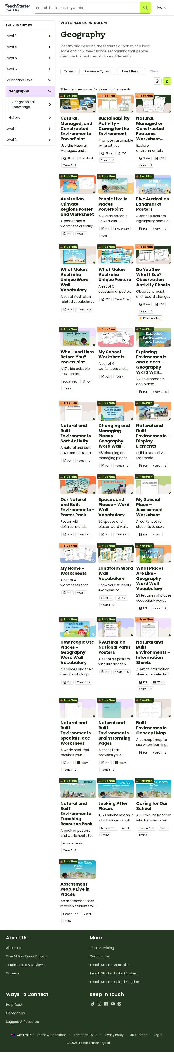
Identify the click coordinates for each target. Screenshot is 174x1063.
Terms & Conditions (51, 1035)
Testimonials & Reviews (25, 964)
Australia (23, 1035)
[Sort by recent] (157, 81)
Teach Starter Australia (109, 964)
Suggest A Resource (22, 1021)
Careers (13, 973)
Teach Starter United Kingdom (115, 981)
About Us (13, 947)
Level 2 (11, 139)
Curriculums (99, 956)
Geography (18, 91)
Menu (161, 7)
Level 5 (11, 58)
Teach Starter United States (113, 973)
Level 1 (10, 128)
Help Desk (14, 1004)
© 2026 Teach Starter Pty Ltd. (89, 1043)
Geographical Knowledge (23, 104)
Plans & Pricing (102, 947)
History (14, 117)
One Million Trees (26, 956)
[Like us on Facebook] (106, 1004)
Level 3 (11, 35)
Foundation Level (19, 80)
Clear (154, 71)
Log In (158, 1035)
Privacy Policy (114, 1035)
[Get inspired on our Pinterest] (119, 1004)
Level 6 (11, 69)
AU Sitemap (138, 1035)
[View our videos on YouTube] (112, 1004)
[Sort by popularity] (167, 81)
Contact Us (15, 1013)
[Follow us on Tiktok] (93, 1004)
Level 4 (11, 46)
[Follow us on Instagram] (99, 1004)
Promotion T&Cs (85, 1035)
